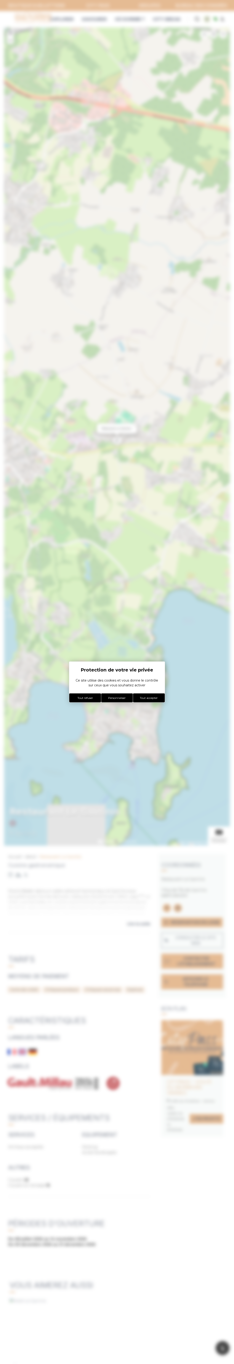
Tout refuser (85, 698)
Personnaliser (117, 698)
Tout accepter (149, 698)
